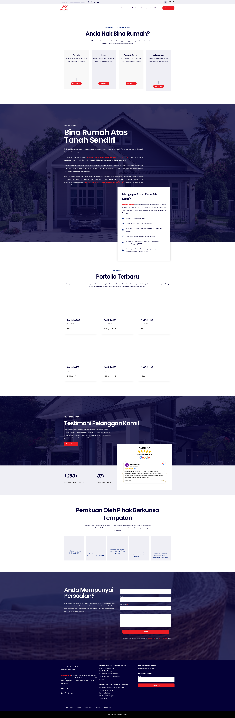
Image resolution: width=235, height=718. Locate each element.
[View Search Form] (165, 2)
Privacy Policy (151, 638)
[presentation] (80, 303)
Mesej (122, 613)
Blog (155, 8)
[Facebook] (88, 2)
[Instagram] (91, 2)
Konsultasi (168, 8)
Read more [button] (128, 480)
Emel (122, 596)
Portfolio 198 (147, 320)
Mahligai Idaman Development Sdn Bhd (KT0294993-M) (108, 157)
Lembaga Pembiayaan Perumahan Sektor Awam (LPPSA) (104, 182)
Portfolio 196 (110, 367)
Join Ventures (123, 8)
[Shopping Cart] (170, 2)
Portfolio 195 (147, 367)
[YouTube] (98, 2)
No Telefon (124, 604)
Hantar (145, 632)
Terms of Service (162, 638)
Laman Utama (102, 8)
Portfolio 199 (110, 320)
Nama (122, 588)
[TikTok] (94, 2)
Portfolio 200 (73, 320)
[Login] (173, 2)
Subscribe (156, 685)
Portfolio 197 (73, 367)
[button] (165, 472)
